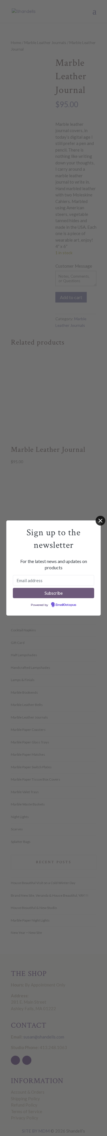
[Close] (100, 521)
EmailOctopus (66, 605)
